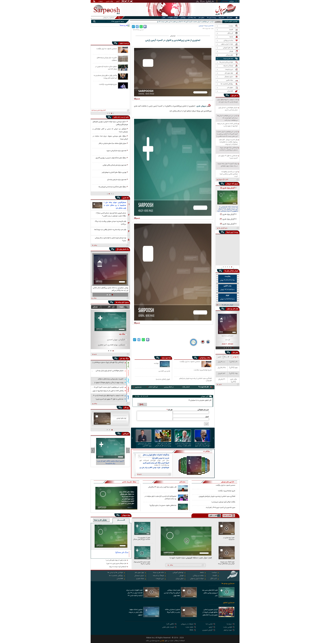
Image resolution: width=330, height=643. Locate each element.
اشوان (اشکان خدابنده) (163, 379)
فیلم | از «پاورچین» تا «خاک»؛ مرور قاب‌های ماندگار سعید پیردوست (141, 538)
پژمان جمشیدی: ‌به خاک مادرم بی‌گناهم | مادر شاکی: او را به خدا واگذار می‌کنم (110, 289)
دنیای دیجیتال (139, 576)
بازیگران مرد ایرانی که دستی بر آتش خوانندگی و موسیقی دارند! (110, 130)
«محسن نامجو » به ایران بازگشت (190, 362)
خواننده (156, 363)
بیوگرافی (183, 17)
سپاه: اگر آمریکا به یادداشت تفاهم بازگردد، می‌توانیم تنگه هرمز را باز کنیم (183, 445)
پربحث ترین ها (211, 17)
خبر (235, 95)
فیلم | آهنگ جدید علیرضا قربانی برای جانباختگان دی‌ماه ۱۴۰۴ (226, 563)
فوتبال (181, 576)
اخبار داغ (229, 17)
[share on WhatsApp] (141, 26)
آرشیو (117, 2)
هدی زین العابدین (164, 371)
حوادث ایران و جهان (197, 579)
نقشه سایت (189, 627)
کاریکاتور (126, 433)
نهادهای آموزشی (178, 572)
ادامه (95, 354)
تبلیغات (100, 2)
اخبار (163, 17)
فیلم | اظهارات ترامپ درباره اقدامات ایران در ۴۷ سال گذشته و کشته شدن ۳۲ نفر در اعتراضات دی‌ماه (134, 593)
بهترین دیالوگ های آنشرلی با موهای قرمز (114, 172)
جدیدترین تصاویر (228, 602)
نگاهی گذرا (170, 624)
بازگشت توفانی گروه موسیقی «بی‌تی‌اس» (223, 502)
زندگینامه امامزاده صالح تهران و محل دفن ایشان (156, 454)
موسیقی (201, 26)
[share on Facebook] (145, 26)
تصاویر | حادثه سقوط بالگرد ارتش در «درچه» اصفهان (135, 612)
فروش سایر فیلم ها (227, 305)
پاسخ (141, 404)
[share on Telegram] (137, 26)
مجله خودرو (140, 579)
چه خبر (122, 358)
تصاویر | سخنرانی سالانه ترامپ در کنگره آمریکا (172, 611)
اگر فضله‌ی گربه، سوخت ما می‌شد (117, 567)
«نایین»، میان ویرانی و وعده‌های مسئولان (107, 58)
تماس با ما (209, 624)
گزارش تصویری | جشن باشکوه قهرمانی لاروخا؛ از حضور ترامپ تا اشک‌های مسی (210, 612)
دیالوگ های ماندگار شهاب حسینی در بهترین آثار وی (111, 158)
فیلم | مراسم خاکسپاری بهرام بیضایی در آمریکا (142, 563)
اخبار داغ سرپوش (223, 179)
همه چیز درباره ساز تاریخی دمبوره (116, 150)
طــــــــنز (121, 520)
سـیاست (128, 389)
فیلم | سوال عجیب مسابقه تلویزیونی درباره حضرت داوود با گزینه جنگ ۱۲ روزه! (191, 558)
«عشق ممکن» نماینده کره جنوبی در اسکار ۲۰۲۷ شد (106, 67)
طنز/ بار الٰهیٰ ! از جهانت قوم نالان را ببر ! (116, 560)
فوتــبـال (128, 365)
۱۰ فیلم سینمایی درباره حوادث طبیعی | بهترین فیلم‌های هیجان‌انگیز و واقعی (110, 123)
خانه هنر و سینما (209, 26)
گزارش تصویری (207, 630)
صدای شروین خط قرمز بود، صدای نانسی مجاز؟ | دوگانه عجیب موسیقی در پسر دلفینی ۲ (111, 214)
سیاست (214, 572)
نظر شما (169, 410)
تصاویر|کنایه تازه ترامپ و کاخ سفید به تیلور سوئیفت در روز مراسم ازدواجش (160, 497)
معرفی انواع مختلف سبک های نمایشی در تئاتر (112, 143)
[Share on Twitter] (133, 26)
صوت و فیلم (228, 630)
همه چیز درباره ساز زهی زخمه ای (116, 179)
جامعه (202, 572)
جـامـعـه (128, 373)
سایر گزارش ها (223, 228)
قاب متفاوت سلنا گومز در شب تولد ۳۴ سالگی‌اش (162, 487)
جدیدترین (138, 387)
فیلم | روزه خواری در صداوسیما (228, 538)
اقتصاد (128, 397)
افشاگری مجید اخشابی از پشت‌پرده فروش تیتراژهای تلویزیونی (195, 379)
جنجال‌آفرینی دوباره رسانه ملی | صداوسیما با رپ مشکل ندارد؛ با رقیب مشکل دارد (115, 205)
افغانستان (120, 579)
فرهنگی (128, 381)
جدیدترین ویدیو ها (228, 583)
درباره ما (229, 624)
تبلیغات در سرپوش (187, 624)
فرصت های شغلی (168, 627)
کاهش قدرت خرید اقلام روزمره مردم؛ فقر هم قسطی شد (163, 445)
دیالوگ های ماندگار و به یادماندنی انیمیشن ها (112, 187)
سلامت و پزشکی (198, 576)
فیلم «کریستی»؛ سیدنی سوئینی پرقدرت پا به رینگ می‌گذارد (110, 222)
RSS (191, 630)
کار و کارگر (213, 579)
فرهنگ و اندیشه (158, 576)
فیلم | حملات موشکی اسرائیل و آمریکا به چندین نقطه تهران (172, 593)
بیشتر (95, 245)
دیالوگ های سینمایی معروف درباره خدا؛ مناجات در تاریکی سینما (110, 137)
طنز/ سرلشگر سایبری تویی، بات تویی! (116, 564)
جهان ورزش (179, 579)
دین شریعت (160, 579)
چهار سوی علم (139, 572)
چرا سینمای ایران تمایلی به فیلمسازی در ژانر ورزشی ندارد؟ (110, 239)
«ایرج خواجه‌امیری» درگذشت (203, 370)
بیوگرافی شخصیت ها (116, 576)
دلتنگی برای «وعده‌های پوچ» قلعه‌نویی (144, 445)
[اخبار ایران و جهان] (224, 16)
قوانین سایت (227, 627)
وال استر (211, 22)
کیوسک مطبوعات (173, 17)
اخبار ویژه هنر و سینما (99, 110)
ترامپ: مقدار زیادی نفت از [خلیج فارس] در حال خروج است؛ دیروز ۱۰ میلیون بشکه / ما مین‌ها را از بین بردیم (203, 445)
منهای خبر (201, 17)
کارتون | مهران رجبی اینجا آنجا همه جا (110, 461)
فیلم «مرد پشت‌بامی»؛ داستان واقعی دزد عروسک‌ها (110, 229)
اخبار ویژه (221, 17)
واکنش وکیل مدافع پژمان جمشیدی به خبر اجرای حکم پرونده (105, 76)
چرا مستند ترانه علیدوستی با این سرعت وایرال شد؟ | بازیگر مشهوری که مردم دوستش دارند (227, 209)
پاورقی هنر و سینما (100, 520)
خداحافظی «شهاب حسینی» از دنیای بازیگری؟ (163, 505)
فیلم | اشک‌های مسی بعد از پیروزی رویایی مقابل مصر (210, 593)
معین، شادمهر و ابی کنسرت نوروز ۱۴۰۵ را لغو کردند (220, 507)
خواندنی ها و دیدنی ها (115, 572)
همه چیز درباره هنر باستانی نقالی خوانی (114, 165)
